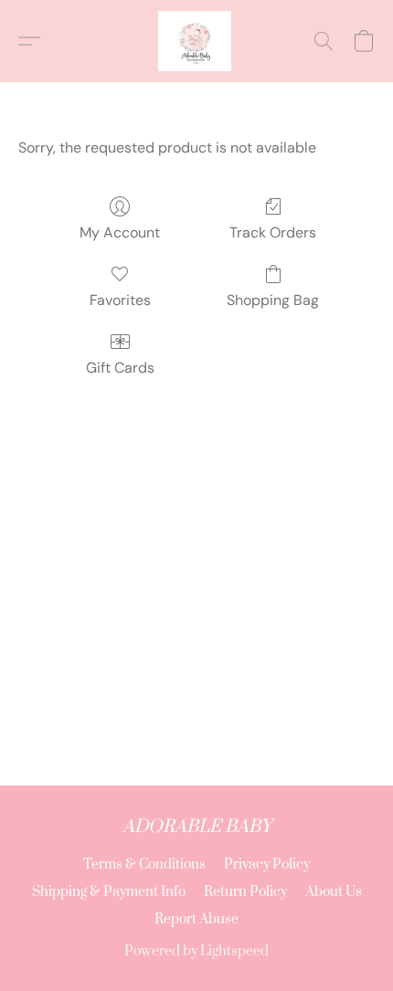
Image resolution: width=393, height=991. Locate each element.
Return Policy (245, 892)
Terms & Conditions (144, 864)
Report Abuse (196, 919)
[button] (196, 41)
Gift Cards (120, 367)
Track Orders (272, 232)
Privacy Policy (267, 864)
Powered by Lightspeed (196, 951)
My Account (120, 232)
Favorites (120, 300)
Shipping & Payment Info (109, 892)
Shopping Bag (273, 300)
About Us (333, 892)
